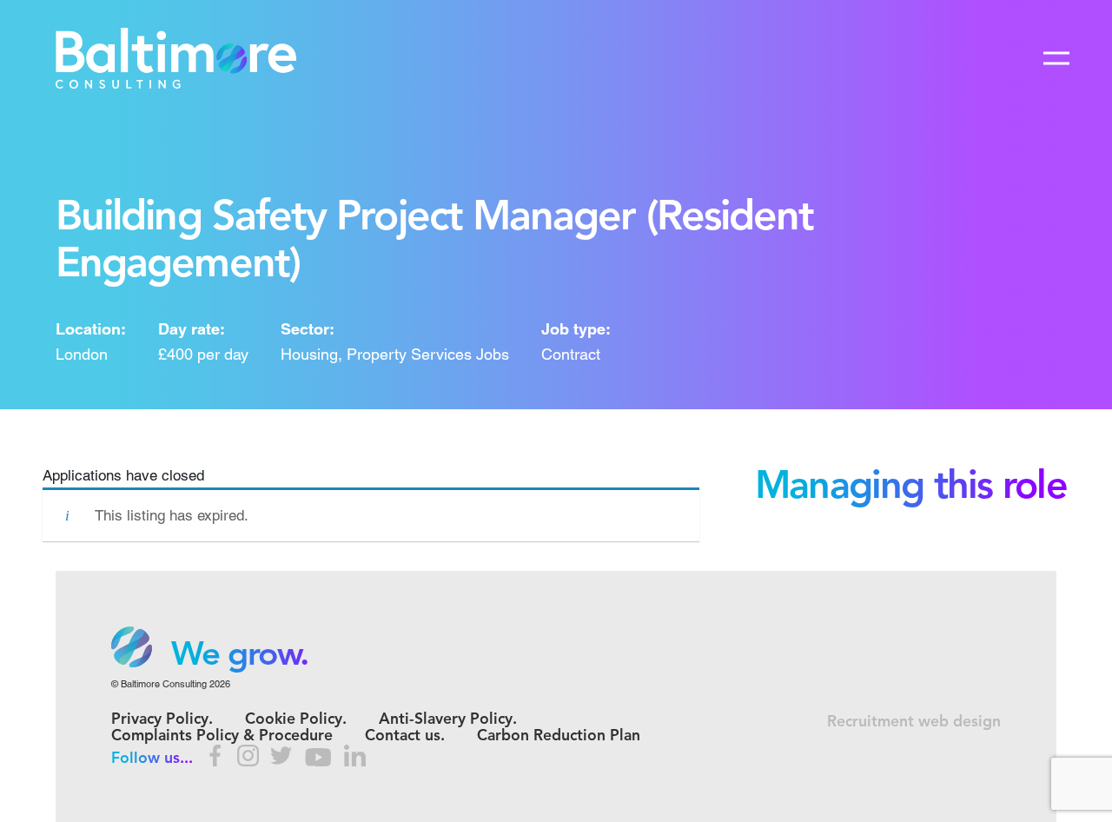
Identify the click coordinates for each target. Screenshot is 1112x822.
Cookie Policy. (296, 720)
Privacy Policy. (162, 720)
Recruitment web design (914, 722)
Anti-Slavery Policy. (448, 720)
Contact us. (405, 736)
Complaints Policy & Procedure (222, 736)
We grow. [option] (239, 656)
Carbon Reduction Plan (558, 736)
